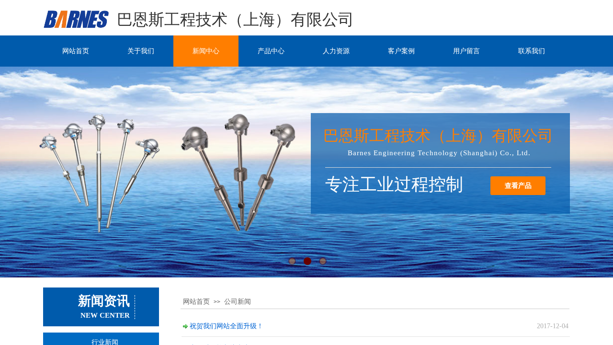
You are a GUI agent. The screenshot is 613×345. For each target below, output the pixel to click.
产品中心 (271, 51)
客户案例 (401, 51)
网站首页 (75, 51)
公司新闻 (237, 301)
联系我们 (531, 51)
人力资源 (336, 51)
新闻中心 (206, 51)
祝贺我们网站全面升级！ (226, 326)
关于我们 (140, 51)
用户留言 (466, 51)
